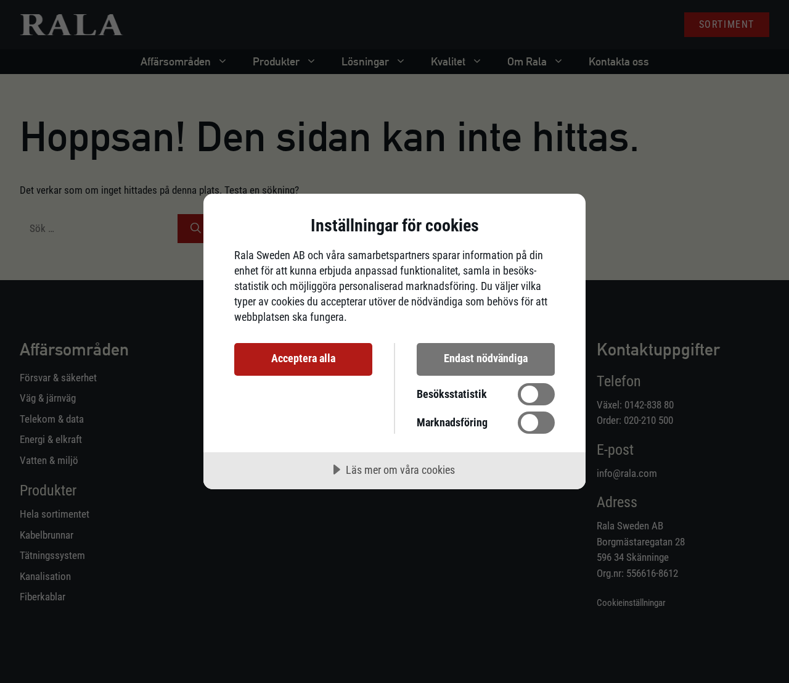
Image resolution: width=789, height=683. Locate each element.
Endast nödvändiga (486, 358)
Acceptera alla (303, 358)
